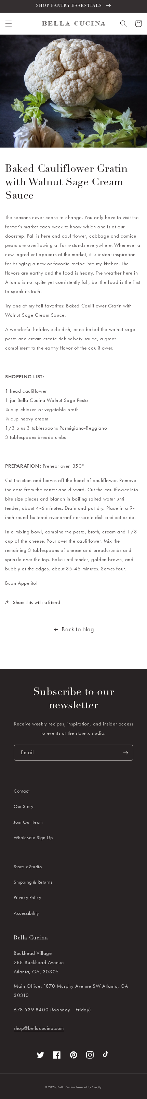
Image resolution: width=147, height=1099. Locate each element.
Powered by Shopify (89, 1087)
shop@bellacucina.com (39, 1028)
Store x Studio (28, 866)
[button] (8, 23)
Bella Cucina (66, 1087)
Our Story (23, 806)
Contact (21, 791)
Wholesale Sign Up (33, 837)
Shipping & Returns (33, 882)
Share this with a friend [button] (36, 602)
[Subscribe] (125, 753)
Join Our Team (28, 822)
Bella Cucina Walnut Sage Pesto (52, 400)
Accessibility (26, 913)
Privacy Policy (27, 897)
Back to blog (78, 629)
